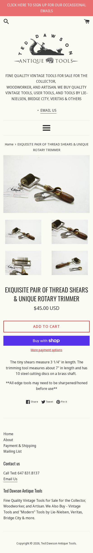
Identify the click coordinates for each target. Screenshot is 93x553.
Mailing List (12, 451)
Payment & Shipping (19, 445)
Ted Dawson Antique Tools (58, 543)
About (8, 439)
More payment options (46, 350)
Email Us (10, 478)
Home (8, 433)
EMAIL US (48, 110)
